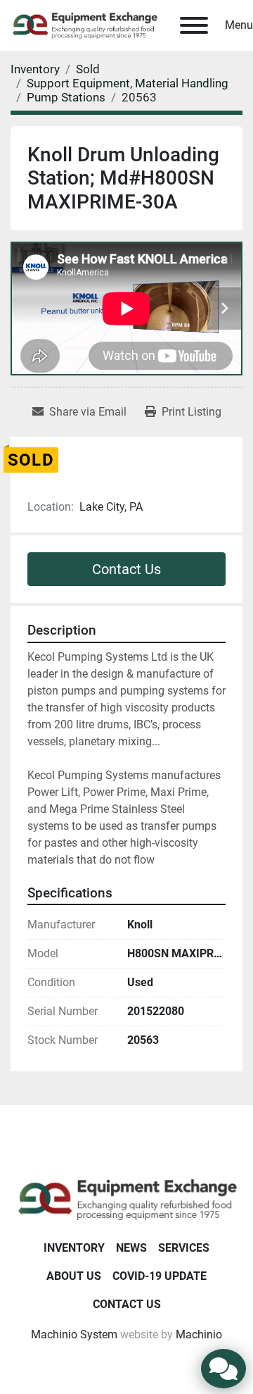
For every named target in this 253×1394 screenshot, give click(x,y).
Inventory (74, 1248)
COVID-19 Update (159, 1276)
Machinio (199, 1334)
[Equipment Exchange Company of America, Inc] (126, 1198)
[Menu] (194, 25)
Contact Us (126, 569)
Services (183, 1248)
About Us (73, 1276)
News (131, 1248)
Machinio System (74, 1334)
